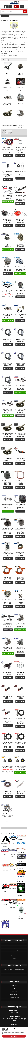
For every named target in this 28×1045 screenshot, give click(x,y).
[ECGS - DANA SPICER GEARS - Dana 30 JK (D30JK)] (5, 850)
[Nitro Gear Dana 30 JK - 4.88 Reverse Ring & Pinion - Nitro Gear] (16, 734)
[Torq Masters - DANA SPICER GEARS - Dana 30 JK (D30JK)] (20, 910)
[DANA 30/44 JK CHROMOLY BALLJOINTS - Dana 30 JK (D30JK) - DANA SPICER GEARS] (7, 546)
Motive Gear (20, 862)
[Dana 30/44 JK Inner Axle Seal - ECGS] (16, 543)
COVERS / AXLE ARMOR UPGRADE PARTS (20, 89)
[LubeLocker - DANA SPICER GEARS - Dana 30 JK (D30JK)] (20, 850)
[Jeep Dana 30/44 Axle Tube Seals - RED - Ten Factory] (16, 686)
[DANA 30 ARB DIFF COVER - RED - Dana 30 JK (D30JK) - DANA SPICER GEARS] (20, 213)
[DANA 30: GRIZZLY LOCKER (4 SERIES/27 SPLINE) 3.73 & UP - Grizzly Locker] (16, 638)
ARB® (5, 846)
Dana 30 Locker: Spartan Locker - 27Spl (7, 481)
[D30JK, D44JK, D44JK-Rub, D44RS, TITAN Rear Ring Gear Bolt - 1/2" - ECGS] (3, 163)
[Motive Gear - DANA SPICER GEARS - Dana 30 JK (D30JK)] (20, 857)
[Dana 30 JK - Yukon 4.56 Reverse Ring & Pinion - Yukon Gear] (3, 353)
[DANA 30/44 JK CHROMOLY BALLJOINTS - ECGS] (3, 543)
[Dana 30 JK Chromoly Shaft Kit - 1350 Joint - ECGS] (3, 401)
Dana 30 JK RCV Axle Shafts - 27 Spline (20, 457)
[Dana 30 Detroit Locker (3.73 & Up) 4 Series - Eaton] (16, 234)
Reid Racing (12, 888)
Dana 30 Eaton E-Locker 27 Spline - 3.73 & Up (20, 267)
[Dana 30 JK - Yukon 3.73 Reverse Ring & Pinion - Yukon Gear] (3, 329)
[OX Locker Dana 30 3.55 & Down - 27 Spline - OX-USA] (3, 757)
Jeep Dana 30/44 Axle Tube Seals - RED (20, 695)
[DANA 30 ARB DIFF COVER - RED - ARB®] (16, 210)
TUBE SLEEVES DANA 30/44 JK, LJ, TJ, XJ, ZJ (20, 790)
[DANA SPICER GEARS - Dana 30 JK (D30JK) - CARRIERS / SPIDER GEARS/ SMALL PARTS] (7, 82)
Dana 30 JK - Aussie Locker (20, 291)
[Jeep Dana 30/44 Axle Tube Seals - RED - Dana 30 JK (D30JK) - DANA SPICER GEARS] (20, 689)
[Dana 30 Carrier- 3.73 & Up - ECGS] (3, 234)
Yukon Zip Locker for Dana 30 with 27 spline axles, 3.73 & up (7, 815)
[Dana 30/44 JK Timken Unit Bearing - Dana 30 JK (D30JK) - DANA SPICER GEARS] (7, 594)
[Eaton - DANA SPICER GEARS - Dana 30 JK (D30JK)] (20, 843)
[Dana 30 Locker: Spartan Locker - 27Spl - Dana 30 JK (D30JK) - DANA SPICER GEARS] (7, 475)
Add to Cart (8, 155)
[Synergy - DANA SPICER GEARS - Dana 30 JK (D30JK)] (5, 900)
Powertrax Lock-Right (20, 881)
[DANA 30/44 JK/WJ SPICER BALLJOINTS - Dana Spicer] (3, 615)
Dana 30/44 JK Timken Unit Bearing (7, 600)
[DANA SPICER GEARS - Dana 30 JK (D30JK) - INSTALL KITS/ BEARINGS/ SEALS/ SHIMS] (7, 97)
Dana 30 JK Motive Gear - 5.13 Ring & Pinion (7, 457)
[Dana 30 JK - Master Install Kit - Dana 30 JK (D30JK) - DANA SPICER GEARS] (7, 308)
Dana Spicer (12, 843)
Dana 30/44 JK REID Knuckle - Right (20, 576)
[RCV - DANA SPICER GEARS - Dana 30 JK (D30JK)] (5, 887)
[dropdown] (22, 6)
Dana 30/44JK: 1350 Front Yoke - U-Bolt (7, 648)
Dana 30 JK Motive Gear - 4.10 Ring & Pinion (20, 410)
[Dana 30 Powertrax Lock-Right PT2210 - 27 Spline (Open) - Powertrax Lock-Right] (16, 520)
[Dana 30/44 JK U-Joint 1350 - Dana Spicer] (16, 591)
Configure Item (7, 202)
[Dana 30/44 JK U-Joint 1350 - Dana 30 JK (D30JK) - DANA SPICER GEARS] (20, 594)
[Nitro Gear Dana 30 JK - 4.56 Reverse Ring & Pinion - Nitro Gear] (3, 734)
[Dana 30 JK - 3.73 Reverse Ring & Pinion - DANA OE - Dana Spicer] (3, 282)
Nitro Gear (5, 870)
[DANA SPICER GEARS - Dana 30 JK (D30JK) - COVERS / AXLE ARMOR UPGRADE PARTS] (20, 82)
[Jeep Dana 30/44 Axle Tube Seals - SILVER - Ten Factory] (3, 710)
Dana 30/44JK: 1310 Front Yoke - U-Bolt (20, 624)
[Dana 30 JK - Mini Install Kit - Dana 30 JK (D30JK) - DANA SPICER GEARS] (20, 308)
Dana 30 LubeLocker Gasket (20, 481)
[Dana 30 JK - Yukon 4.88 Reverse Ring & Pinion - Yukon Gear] (16, 353)
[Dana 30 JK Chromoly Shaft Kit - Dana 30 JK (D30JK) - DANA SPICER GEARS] (20, 380)
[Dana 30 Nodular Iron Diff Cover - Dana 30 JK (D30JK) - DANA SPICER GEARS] (20, 499)
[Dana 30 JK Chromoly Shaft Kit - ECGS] (16, 377)
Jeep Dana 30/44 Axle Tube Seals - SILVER (8, 719)
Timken (20, 903)
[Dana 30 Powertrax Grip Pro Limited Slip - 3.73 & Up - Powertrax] (3, 519)
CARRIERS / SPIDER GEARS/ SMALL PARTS (7, 89)
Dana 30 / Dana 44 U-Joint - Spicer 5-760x (8, 196)
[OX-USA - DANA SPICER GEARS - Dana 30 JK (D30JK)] (13, 866)
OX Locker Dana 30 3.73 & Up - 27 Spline (20, 767)
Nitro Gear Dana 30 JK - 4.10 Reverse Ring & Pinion (20, 720)
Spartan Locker (20, 896)
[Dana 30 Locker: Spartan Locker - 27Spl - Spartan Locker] (3, 472)
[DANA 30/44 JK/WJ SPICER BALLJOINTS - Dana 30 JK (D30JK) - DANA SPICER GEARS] (7, 618)
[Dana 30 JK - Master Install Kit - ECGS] (3, 305)
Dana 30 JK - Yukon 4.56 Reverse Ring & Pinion (7, 362)
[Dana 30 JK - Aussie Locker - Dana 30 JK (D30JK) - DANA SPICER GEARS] (20, 284)
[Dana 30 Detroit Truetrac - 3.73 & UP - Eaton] (3, 258)
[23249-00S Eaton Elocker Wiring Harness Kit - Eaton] (3, 139)
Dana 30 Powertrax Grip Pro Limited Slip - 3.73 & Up (7, 530)
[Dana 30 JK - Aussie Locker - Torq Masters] (16, 282)
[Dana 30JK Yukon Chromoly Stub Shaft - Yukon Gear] (3, 662)
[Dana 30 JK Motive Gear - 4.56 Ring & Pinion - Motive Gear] (3, 424)
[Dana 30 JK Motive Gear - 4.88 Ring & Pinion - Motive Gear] (16, 424)
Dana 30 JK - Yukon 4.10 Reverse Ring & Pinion (20, 339)
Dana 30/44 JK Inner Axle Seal (20, 553)
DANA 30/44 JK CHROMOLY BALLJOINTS (7, 553)
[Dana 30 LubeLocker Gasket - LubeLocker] (16, 471)
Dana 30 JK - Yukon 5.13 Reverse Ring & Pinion (7, 386)
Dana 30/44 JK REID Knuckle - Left (7, 576)
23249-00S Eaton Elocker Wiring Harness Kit (7, 149)
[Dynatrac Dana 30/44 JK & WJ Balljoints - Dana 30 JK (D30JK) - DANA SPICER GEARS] (20, 665)
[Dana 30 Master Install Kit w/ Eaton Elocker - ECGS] (3, 496)
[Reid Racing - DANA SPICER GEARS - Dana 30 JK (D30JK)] (13, 885)
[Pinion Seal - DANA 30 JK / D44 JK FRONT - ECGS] (3, 781)
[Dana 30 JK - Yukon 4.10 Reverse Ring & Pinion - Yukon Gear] (16, 329)
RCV (5, 892)
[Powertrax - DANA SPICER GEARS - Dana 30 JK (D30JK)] (20, 865)
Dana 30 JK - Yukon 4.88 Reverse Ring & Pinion (20, 362)
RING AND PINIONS (7, 118)
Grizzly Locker (13, 855)
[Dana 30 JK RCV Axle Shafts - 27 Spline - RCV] (16, 448)
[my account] (6, 6)
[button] (14, 11)
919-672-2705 (14, 1013)
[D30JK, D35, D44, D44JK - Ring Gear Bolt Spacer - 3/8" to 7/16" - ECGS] (16, 139)
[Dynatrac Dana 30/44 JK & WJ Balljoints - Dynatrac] (16, 661)
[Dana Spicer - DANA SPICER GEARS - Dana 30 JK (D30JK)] (13, 838)
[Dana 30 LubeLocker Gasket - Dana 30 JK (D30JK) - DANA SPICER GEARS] (20, 475)
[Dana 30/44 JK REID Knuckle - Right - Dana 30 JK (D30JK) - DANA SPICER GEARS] (20, 570)
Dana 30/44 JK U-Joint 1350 (20, 600)
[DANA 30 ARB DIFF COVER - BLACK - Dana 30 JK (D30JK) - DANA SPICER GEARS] (7, 213)
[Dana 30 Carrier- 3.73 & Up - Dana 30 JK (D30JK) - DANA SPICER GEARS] (7, 237)
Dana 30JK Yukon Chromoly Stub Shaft (7, 672)
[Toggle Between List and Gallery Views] (10, 133)
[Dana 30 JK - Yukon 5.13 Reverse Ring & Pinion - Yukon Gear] (3, 377)
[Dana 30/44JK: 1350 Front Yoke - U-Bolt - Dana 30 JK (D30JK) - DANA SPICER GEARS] (7, 641)
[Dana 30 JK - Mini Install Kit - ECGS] (16, 305)
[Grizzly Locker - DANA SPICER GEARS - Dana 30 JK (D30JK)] (13, 850)
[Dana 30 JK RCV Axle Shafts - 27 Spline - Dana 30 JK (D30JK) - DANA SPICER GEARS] (20, 451)
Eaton (20, 847)
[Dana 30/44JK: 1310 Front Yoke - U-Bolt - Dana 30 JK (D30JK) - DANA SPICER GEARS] (20, 617)
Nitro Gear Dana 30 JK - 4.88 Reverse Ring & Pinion (20, 744)
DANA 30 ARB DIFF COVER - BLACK (7, 220)
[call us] (10, 6)
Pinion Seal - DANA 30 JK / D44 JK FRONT (7, 790)
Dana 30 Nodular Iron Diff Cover (20, 505)
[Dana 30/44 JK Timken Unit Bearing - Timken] (3, 591)
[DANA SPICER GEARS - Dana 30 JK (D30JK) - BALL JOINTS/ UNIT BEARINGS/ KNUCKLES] (20, 66)
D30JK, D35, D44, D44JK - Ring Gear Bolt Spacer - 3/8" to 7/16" (20, 149)
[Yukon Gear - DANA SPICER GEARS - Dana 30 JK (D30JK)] (5, 925)
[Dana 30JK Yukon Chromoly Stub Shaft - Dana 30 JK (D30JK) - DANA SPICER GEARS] (7, 665)
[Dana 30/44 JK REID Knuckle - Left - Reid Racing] (3, 567)
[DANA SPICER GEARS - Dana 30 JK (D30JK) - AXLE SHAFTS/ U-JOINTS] (7, 66)
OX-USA (12, 869)
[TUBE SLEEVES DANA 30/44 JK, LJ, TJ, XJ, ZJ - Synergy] (16, 781)
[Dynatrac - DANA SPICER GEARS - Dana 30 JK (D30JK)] (20, 837)
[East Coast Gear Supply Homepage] (14, 3)
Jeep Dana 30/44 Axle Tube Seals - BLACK (8, 695)
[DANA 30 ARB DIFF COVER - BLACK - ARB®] (3, 210)
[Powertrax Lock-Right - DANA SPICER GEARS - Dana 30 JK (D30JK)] (20, 874)
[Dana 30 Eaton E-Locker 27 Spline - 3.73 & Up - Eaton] (16, 258)
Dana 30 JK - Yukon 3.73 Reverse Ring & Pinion (7, 339)
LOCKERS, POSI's (20, 103)
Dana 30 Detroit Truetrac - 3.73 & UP (7, 267)
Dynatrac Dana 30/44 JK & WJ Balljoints (20, 672)
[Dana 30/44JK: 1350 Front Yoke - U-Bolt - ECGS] (3, 638)
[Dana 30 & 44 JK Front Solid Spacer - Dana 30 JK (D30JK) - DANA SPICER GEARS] (20, 166)
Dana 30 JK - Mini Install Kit (20, 315)
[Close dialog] (26, 1028)
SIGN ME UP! (14, 1036)
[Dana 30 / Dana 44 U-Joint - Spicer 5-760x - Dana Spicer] (3, 187)
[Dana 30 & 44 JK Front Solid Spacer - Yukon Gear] (16, 163)
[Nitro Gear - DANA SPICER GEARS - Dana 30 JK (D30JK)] (5, 866)
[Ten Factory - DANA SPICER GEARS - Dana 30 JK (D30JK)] (13, 902)
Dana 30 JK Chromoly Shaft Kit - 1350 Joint (8, 410)
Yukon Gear (5, 932)
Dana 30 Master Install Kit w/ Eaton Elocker (7, 505)
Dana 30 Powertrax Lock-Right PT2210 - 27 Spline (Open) (20, 530)
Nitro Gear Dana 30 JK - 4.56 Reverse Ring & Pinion (7, 744)
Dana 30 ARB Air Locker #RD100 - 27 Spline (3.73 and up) (20, 197)
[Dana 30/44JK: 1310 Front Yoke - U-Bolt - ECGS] (16, 615)
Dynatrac (20, 840)
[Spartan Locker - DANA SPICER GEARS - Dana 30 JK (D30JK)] (20, 888)
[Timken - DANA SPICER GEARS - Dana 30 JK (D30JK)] (20, 900)
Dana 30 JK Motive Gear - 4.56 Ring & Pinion (7, 434)
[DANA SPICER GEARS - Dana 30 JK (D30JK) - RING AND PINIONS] (7, 113)
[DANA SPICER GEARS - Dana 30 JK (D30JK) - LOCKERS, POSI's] (20, 97)
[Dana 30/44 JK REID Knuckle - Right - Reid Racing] (16, 567)
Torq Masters (20, 918)
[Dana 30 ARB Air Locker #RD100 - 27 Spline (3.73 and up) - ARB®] (16, 187)
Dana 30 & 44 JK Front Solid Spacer (20, 172)
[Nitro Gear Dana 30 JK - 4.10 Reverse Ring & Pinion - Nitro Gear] (16, 710)
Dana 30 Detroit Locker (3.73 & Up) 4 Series (20, 243)
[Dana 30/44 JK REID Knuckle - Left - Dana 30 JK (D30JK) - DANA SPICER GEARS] (7, 570)
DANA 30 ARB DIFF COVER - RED (20, 220)
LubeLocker (20, 852)
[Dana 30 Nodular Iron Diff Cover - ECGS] (16, 496)
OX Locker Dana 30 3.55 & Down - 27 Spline (7, 767)
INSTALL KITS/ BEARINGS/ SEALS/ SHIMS (7, 105)
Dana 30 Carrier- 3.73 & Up (7, 243)
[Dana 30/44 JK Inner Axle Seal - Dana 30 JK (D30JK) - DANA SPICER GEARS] (20, 546)
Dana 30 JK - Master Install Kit (7, 315)
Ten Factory (12, 907)
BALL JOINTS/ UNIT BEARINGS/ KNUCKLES (20, 73)
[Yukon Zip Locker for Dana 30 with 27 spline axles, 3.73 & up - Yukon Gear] (3, 805)
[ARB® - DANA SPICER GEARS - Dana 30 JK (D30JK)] (5, 840)
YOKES (20, 118)
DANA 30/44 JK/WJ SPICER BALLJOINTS (7, 624)
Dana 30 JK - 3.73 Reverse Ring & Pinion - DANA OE (7, 292)
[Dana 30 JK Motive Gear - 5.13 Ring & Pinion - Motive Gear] (3, 448)
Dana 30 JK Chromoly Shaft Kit (20, 386)
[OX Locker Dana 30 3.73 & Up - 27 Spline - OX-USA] (16, 757)
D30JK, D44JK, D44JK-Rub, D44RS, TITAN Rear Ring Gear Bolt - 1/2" (7, 173)
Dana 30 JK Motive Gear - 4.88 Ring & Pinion (20, 434)
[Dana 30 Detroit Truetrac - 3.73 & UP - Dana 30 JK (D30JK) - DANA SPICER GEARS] (7, 261)
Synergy (5, 904)
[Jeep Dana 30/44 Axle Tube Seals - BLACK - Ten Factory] (3, 686)
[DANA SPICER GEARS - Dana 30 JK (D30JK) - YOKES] (20, 113)
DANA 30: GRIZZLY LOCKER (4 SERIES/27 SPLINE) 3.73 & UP (20, 649)
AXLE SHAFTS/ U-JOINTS (8, 73)
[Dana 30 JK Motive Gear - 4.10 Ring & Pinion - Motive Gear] (16, 401)
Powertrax (20, 868)
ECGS (5, 854)
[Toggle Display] (7, 60)
